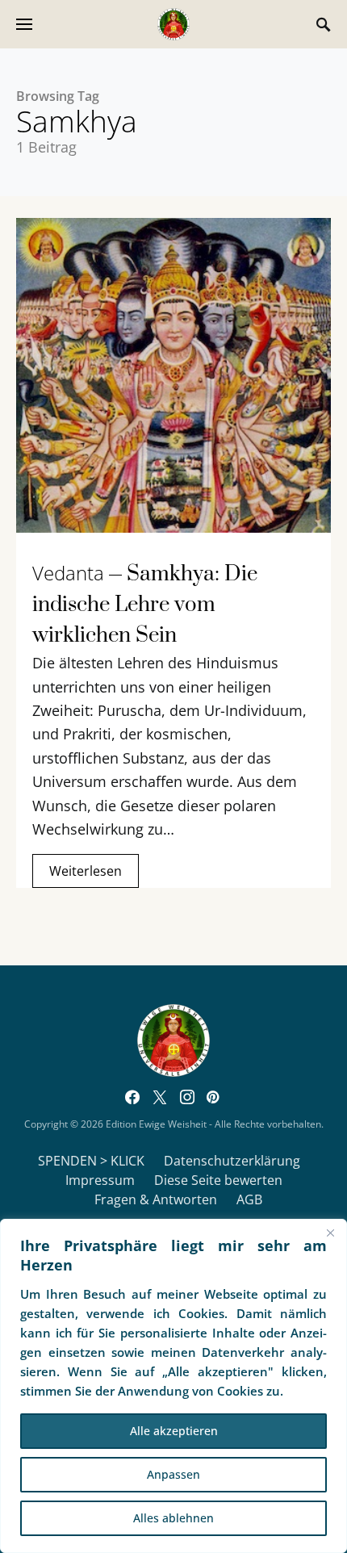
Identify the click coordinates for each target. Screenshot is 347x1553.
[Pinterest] (213, 1097)
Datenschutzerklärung (232, 1161)
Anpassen (173, 1474)
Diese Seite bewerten (218, 1180)
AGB (249, 1199)
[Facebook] (132, 1097)
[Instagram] (187, 1097)
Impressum (100, 1180)
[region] (173, 1386)
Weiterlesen (85, 871)
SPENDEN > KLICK (91, 1161)
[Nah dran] (330, 1232)
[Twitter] (160, 1097)
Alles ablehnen (173, 1518)
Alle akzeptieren (174, 1430)
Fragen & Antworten (155, 1199)
